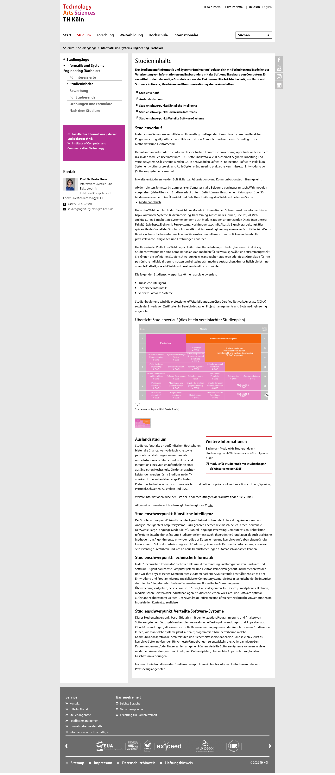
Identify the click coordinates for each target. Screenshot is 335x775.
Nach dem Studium (85, 110)
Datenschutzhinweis (138, 762)
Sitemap (77, 762)
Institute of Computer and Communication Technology (86, 145)
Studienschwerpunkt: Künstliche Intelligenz (168, 105)
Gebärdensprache (131, 709)
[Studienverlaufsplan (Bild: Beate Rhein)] (203, 362)
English (267, 7)
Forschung (105, 34)
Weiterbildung (131, 34)
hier (249, 496)
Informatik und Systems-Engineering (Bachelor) (84, 68)
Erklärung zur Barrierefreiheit (138, 714)
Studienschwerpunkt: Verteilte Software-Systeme (171, 118)
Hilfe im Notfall (234, 7)
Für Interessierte (83, 77)
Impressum (102, 762)
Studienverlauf (149, 92)
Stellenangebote (80, 714)
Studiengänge (87, 47)
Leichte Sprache (130, 703)
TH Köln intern (211, 7)
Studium (84, 34)
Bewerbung (79, 90)
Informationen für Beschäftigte (89, 732)
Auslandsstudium (150, 99)
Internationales (186, 34)
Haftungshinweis (178, 762)
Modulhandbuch (150, 202)
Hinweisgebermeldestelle (86, 726)
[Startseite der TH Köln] (79, 12)
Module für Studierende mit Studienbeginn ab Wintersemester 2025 (238, 465)
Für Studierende (83, 97)
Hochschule (158, 34)
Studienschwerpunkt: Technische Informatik (168, 112)
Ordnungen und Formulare (91, 103)
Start (67, 34)
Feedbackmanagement (84, 720)
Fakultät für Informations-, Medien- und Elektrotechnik (92, 136)
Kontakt (74, 703)
